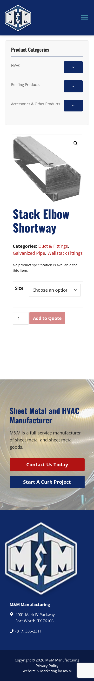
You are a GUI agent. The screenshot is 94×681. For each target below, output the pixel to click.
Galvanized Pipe (29, 253)
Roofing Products (25, 84)
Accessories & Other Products (35, 103)
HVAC (15, 65)
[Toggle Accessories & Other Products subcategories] (73, 105)
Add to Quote (47, 318)
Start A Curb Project (47, 482)
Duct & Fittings (53, 246)
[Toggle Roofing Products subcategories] (73, 86)
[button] (75, 143)
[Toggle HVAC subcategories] (73, 67)
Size (19, 288)
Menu (84, 17)
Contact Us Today (47, 464)
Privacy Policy (47, 665)
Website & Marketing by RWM (47, 670)
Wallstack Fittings (65, 253)
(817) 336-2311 (28, 631)
